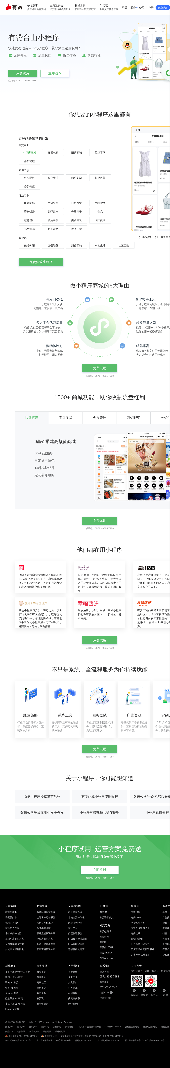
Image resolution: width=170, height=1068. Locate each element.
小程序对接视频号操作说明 (100, 812)
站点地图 (47, 1031)
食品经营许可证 (150, 1027)
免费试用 (22, 73)
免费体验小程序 (41, 262)
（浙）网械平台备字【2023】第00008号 (53, 1040)
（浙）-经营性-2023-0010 (107, 1040)
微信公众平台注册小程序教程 (42, 812)
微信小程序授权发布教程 (42, 796)
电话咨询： (109, 974)
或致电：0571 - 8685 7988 (22, 80)
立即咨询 (55, 73)
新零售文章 (34, 1031)
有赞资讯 (21, 1031)
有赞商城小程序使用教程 (99, 796)
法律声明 (9, 1027)
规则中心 (45, 1027)
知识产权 (33, 1027)
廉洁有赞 (69, 1027)
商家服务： (108, 985)
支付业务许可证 (132, 1027)
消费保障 (104, 992)
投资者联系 (105, 998)
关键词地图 (60, 1031)
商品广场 (9, 1031)
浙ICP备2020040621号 (113, 1036)
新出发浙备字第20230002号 (18, 1040)
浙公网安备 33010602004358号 (23, 1036)
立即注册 (99, 870)
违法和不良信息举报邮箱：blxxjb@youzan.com (100, 1027)
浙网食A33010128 (83, 1040)
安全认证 (57, 1027)
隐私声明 (21, 1027)
